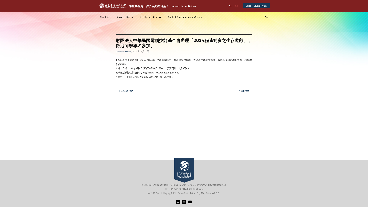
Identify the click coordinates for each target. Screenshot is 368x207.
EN (236, 5)
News (119, 17)
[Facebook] (178, 202)
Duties (129, 17)
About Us (104, 17)
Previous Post (124, 91)
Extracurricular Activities (162, 6)
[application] (110, 17)
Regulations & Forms (150, 17)
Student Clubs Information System (185, 17)
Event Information (123, 51)
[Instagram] (184, 202)
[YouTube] (190, 202)
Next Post (245, 91)
